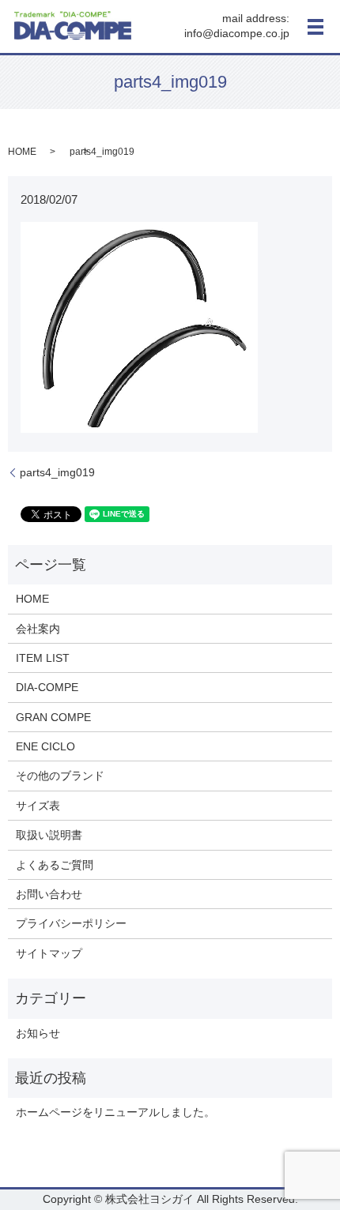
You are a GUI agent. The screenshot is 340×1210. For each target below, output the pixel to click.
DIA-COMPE (47, 687)
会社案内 (38, 628)
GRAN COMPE (53, 717)
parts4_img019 (57, 472)
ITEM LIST (43, 658)
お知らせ (38, 1033)
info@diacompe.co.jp (236, 34)
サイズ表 (38, 805)
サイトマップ (49, 953)
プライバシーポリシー (71, 923)
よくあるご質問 (54, 865)
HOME (22, 151)
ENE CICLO (45, 746)
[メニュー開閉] (315, 27)
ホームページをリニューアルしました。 (115, 1112)
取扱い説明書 (49, 835)
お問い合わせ (49, 894)
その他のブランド (60, 775)
